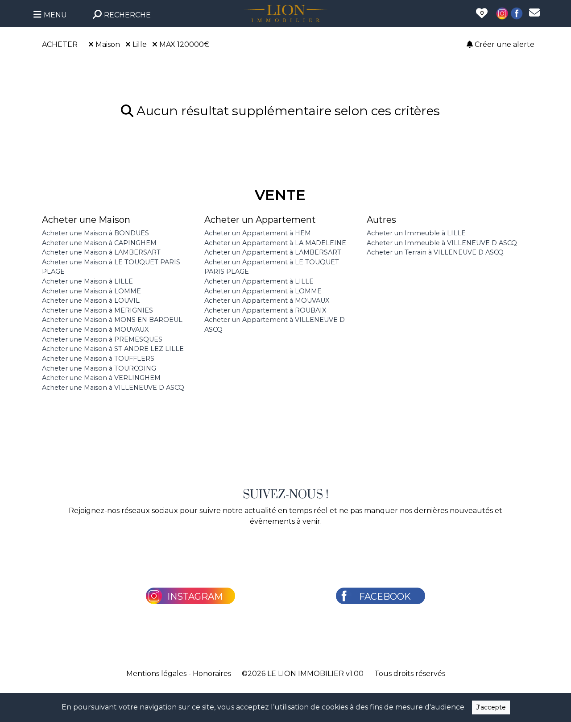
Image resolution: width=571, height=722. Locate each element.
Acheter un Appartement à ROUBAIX (265, 310)
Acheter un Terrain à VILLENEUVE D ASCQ (435, 252)
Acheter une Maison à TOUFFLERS (98, 359)
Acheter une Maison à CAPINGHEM (99, 243)
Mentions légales (156, 673)
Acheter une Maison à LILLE (87, 281)
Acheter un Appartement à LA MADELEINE (275, 243)
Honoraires (212, 673)
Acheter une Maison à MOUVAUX (95, 330)
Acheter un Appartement (260, 219)
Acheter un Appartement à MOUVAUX (266, 300)
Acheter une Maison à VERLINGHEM (101, 378)
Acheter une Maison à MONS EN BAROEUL (112, 320)
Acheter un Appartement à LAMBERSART (272, 252)
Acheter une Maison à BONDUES (95, 233)
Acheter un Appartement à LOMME (263, 291)
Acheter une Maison (86, 219)
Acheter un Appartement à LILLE (259, 281)
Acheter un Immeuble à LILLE (416, 233)
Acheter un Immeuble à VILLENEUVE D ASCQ (442, 243)
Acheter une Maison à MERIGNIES (97, 310)
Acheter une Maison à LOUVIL (91, 300)
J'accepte (491, 707)
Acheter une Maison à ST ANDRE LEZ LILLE (113, 349)
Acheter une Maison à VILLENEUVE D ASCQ (113, 388)
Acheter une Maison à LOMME (91, 291)
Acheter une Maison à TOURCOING (99, 368)
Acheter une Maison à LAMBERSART (101, 252)
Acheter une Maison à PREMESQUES (102, 339)
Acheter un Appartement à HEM (257, 233)
